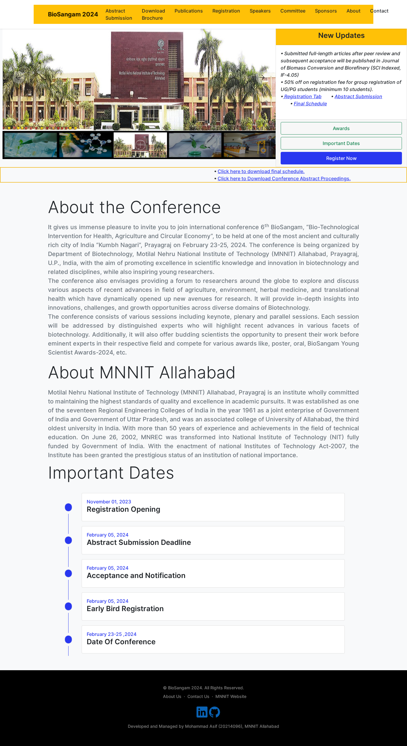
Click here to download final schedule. (275, 171)
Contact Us (198, 696)
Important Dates (341, 143)
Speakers (260, 11)
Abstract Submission (118, 14)
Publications (189, 11)
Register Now (341, 158)
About (354, 11)
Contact (379, 11)
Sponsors (326, 11)
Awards (341, 128)
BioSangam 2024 (73, 14)
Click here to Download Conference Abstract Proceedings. (298, 178)
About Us (172, 696)
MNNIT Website (230, 696)
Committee (292, 11)
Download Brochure (153, 14)
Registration (226, 11)
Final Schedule (310, 104)
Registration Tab (302, 96)
